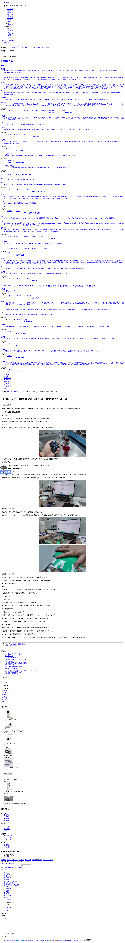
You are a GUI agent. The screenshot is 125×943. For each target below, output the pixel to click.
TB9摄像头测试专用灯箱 (68, 230)
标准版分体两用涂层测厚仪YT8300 (35, 363)
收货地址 (10, 12)
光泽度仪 (35, 298)
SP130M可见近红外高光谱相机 (32, 155)
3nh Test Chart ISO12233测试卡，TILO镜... (16, 223)
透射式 (3, 221)
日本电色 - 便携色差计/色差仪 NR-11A (98, 99)
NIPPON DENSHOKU (52, 111)
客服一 (12, 907)
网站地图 (10, 37)
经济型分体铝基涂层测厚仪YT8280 (56, 363)
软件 (2, 183)
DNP (33, 236)
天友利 (18, 110)
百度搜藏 (76, 940)
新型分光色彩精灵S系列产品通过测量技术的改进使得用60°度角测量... (25, 309)
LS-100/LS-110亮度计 (10, 286)
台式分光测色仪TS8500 (68, 141)
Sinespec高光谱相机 (6, 154)
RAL (2, 246)
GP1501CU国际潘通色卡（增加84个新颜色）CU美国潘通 (45, 243)
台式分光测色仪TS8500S (11, 141)
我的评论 (10, 19)
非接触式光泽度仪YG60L (11, 303)
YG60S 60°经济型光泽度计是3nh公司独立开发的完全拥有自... (72, 303)
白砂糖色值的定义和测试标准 (16, 644)
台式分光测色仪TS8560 (25, 141)
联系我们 (7, 844)
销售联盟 (28, 860)
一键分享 (8, 940)
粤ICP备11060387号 (8, 863)
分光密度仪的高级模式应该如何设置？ (16, 663)
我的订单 (10, 10)
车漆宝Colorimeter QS (44, 351)
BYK (2, 308)
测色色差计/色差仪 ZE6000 (12, 99)
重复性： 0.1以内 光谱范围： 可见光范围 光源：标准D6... (99, 92)
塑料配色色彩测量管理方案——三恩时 (16, 659)
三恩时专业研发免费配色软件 (14, 666)
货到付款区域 (8, 835)
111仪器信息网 (5, 42)
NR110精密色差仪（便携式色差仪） (31, 71)
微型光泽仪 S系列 (93, 309)
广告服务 (34, 860)
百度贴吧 (42, 940)
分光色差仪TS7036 (70, 326)
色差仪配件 (69, 112)
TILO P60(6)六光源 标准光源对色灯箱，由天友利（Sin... (35, 196)
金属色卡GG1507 (23, 243)
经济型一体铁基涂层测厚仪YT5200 (41, 365)
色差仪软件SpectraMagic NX (36, 124)
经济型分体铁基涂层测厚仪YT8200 (77, 363)
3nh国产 (3, 301)
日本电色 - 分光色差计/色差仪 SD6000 (54, 99)
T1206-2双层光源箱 (55, 230)
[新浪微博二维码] (9, 856)
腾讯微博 (20, 940)
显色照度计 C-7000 (9, 291)
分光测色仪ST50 (80, 141)
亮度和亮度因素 (9, 665)
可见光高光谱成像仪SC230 (28, 168)
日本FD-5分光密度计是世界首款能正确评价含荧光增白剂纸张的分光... (25, 269)
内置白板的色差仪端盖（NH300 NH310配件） (107, 118)
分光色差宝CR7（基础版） (59, 351)
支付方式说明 (8, 839)
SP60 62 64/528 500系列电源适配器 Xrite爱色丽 (18, 129)
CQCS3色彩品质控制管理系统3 (84, 118)
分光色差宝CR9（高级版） (91, 351)
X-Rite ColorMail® (57, 129)
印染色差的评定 (9, 661)
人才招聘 (7, 847)
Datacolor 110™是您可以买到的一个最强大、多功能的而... (21, 104)
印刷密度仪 (20, 255)
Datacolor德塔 (61, 110)
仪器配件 (7, 383)
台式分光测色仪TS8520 (40, 141)
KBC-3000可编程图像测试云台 (40, 230)
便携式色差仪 (16, 47)
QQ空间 (25, 940)
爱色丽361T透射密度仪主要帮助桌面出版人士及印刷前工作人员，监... (28, 262)
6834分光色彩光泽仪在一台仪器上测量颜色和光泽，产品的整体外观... (67, 309)
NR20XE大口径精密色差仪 (12, 71)
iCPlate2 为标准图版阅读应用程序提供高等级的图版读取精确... (105, 262)
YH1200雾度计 (102, 338)
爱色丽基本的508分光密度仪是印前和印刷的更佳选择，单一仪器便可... (25, 260)
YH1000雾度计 (32, 338)
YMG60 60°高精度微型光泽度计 (44, 303)
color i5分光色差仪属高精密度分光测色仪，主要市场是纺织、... (100, 84)
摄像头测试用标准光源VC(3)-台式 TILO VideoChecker (51, 218)
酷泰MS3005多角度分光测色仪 (13, 143)
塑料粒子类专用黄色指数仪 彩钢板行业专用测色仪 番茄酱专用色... (24, 92)
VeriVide (3, 206)
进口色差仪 (7, 387)
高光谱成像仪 (20, 162)
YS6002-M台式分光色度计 (11, 338)
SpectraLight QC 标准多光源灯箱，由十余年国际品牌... (20, 203)
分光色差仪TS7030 (81, 326)
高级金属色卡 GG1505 (10, 243)
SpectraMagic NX (31, 184)
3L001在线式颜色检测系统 (27, 179)
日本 (2, 76)
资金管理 (10, 21)
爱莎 (41, 236)
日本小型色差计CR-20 (13, 79)
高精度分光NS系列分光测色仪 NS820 (53, 71)
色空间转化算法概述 (11, 668)
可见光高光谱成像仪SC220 (44, 168)
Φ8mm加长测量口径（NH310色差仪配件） (61, 118)
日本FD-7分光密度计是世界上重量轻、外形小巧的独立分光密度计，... (68, 269)
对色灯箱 (7, 381)
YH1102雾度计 (24, 338)
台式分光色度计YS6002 (79, 338)
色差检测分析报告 (12, 646)
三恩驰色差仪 (39, 47)
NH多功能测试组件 (43, 118)
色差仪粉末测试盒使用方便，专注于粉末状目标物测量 (20, 118)
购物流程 (10, 30)
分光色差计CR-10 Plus (46, 326)
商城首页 (7, 374)
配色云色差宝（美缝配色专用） (13, 351)
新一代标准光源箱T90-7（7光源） (97, 196)
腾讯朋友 (53, 940)
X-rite (2, 201)
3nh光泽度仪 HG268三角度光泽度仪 (101, 303)
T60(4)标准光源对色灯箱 (11, 196)
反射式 (3, 216)
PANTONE (4, 242)
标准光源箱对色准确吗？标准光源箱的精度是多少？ (20, 670)
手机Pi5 (45, 860)
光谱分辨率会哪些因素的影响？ (14, 672)
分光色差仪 (28, 321)
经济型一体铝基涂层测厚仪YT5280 (20, 365)
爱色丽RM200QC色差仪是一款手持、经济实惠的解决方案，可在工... (61, 86)
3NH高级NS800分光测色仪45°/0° (73, 71)
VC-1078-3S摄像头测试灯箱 (107, 218)
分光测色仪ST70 (99, 141)
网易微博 (31, 940)
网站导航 (10, 36)
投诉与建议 (7, 830)
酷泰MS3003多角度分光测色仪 (114, 141)
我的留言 (10, 16)
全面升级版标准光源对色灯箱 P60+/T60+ (56, 198)
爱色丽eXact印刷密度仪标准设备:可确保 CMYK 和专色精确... (65, 260)
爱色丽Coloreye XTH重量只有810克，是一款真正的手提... (99, 86)
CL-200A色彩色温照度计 (62, 286)
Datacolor (3, 102)
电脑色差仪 (24, 47)
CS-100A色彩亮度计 (48, 286)
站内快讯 (6, 682)
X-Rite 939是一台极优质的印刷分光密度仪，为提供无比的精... (67, 262)
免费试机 (7, 820)
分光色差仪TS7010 (103, 326)
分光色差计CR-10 (59, 326)
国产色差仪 (7, 385)
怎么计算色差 (9, 656)
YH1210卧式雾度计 (66, 338)
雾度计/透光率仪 (21, 333)
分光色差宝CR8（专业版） (75, 351)
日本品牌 (35, 110)
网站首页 (3, 860)
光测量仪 (35, 280)
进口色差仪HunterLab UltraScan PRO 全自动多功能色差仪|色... (62, 92)
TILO (2, 195)
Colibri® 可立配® (23, 124)
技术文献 (10, 34)
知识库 (6, 388)
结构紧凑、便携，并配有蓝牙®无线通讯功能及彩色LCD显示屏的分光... (25, 77)
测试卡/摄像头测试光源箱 (33, 213)
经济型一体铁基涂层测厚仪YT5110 (62, 365)
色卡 (3, 696)
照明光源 (3, 228)
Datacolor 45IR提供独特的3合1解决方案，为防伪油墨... (55, 104)
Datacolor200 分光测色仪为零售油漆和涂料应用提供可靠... (76, 106)
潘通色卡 (52, 238)
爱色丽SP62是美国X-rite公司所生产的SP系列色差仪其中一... (57, 88)
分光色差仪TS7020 (92, 326)
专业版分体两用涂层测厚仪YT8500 (14, 363)
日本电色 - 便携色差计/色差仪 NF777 (31, 99)
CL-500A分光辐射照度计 (77, 286)
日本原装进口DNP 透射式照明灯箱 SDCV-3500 (101, 230)
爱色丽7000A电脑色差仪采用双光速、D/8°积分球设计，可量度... (23, 84)
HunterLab (4, 91)
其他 (21, 392)
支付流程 (7, 818)
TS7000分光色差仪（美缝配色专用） (29, 326)
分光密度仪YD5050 (49, 273)
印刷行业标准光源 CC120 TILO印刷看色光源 (17, 230)
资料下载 (6, 685)
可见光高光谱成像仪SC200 (61, 168)
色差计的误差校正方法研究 (13, 654)
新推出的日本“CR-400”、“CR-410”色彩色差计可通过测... (64, 77)
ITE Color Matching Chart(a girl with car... (109, 223)
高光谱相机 (20, 150)
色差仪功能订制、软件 (24, 175)
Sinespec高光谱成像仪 (7, 166)
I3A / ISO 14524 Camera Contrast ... (39, 223)
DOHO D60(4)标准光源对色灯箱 (77, 196)
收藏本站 (7, 2)
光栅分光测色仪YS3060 (90, 71)
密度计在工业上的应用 (11, 673)
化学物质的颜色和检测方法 (13, 657)
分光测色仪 (31, 47)
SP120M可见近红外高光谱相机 (50, 155)
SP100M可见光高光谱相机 (68, 155)
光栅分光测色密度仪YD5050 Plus (33, 273)
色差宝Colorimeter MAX (30, 351)
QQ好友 (70, 940)
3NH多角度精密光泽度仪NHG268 (24, 305)
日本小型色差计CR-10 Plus (28, 79)
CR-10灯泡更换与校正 (10, 124)
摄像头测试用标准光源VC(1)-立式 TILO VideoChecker (19, 218)
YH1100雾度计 (111, 338)
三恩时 (3, 69)
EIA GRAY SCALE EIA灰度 (57, 223)
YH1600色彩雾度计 (92, 338)
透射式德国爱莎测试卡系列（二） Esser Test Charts (38, 225)
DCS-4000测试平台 (81, 230)
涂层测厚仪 (20, 358)
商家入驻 (7, 846)
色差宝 (18, 345)
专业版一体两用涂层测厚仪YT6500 (98, 363)
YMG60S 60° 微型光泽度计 (27, 303)
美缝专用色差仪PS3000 (11, 326)
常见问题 (10, 32)
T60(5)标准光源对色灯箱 (60, 196)
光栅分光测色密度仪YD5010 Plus (14, 273)
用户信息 (10, 9)
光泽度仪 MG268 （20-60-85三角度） (15, 314)
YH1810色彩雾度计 (43, 338)
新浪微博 (10, 25)
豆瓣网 (47, 940)
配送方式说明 (8, 837)
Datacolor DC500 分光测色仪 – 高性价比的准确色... (44, 106)
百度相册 (65, 940)
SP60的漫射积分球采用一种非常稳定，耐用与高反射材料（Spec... (95, 88)
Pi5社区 (50, 860)
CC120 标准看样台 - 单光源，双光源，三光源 (30, 198)
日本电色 (3, 97)
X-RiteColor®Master (68, 129)
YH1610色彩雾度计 (54, 338)
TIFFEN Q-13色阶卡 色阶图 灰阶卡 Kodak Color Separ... (81, 223)
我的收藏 (10, 14)
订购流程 (7, 829)
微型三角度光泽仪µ (105, 309)
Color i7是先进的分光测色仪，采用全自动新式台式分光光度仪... (62, 84)
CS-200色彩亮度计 (89, 286)
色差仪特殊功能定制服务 (11, 179)
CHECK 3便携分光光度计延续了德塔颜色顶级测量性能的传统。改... (92, 104)
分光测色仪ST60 (89, 141)
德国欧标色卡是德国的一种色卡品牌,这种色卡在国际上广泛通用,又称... (25, 248)
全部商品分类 (7, 61)
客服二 (12, 910)
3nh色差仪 (47, 47)
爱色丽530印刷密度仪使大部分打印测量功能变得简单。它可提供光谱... (25, 264)
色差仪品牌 (7, 379)
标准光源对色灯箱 (38, 191)
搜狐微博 (59, 940)
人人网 (36, 940)
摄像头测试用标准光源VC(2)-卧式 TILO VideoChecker (83, 218)
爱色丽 (3, 82)
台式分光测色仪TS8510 (54, 141)
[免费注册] (25, 5)
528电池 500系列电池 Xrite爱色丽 (42, 129)
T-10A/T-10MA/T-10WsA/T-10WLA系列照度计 (29, 286)
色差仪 (10, 47)
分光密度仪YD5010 (61, 273)
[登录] (20, 5)
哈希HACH (27, 296)
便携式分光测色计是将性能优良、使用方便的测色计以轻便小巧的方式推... (58, 79)
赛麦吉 (26, 236)
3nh (2, 178)
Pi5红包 (6, 825)
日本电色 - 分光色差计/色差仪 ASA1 (76, 99)
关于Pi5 (9, 860)
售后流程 (10, 28)
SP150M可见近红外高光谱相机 (13, 155)
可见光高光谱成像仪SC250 (12, 168)
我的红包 (10, 18)
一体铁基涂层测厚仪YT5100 (81, 365)
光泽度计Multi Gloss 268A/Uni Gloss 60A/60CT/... (40, 314)
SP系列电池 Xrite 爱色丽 (81, 129)
